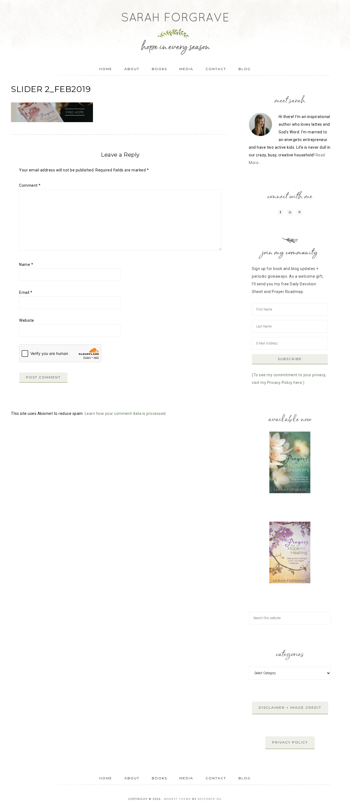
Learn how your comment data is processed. (126, 413)
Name (26, 264)
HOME (105, 778)
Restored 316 (209, 798)
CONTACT (216, 778)
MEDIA (186, 778)
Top (337, 794)
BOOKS (159, 778)
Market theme (177, 798)
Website (26, 320)
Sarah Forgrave (175, 28)
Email (26, 292)
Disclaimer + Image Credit (290, 707)
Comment (30, 185)
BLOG (244, 778)
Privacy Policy (290, 742)
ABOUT (131, 778)
